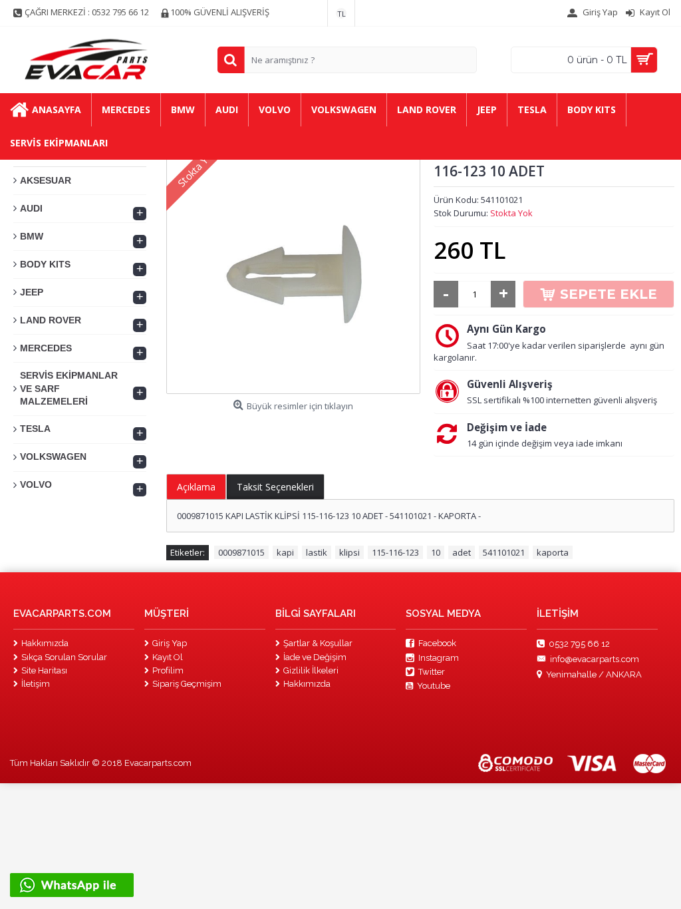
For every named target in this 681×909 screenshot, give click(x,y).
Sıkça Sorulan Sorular (64, 657)
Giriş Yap (169, 643)
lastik (316, 552)
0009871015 (241, 552)
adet (461, 552)
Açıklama (196, 486)
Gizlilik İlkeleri (311, 670)
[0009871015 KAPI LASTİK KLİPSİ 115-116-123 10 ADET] (293, 267)
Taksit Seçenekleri (275, 486)
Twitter (431, 672)
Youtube (433, 686)
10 (435, 552)
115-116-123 (395, 552)
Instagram (438, 658)
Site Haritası (44, 670)
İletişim (35, 684)
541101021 (504, 552)
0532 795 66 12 (579, 644)
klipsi (349, 552)
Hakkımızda (44, 643)
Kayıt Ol (167, 657)
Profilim (168, 670)
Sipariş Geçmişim (186, 684)
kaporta (553, 552)
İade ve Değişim (314, 657)
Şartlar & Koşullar (317, 643)
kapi (285, 552)
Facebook (437, 643)
